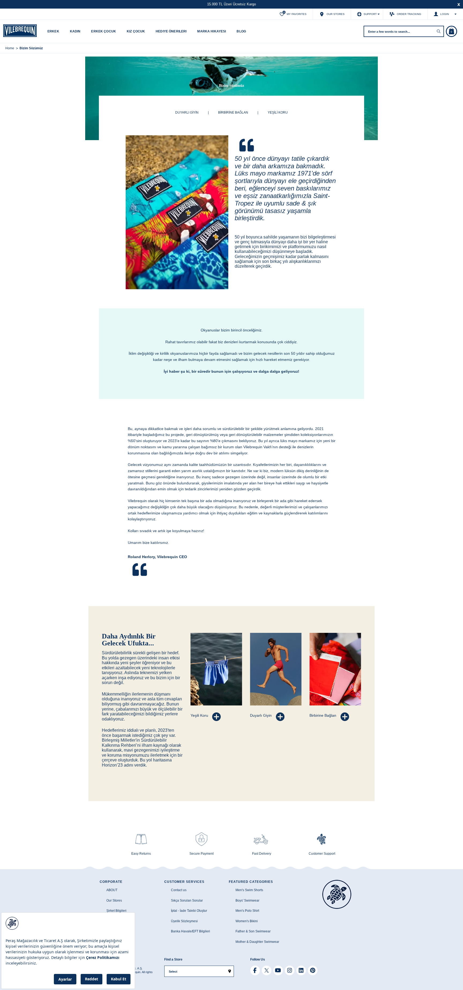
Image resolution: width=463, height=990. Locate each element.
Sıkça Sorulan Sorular (187, 900)
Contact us (178, 890)
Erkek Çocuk (103, 31)
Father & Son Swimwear (253, 931)
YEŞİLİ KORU (278, 112)
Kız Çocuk (136, 31)
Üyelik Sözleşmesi (184, 921)
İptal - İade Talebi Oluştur (189, 911)
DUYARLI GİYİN (187, 112)
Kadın (75, 31)
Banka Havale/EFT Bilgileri (190, 931)
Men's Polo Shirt (247, 911)
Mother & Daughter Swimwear (257, 942)
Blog (241, 31)
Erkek (53, 31)
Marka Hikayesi (211, 31)
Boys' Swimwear (247, 900)
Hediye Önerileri (171, 31)
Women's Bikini (247, 921)
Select (173, 971)
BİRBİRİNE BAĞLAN (233, 112)
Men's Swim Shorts (249, 890)
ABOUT (111, 890)
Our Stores (114, 900)
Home (9, 48)
